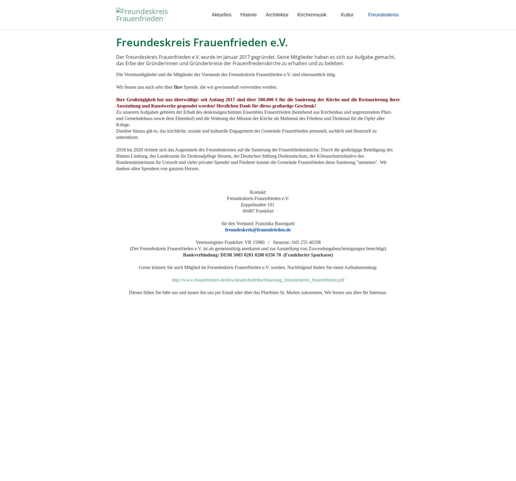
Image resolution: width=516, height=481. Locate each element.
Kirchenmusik (311, 14)
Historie (248, 14)
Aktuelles (221, 14)
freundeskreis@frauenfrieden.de (258, 229)
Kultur (347, 14)
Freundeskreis (383, 14)
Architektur (277, 14)
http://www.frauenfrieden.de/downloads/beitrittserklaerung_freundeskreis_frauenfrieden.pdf (258, 279)
